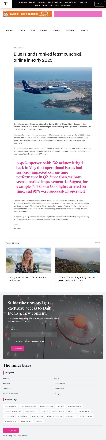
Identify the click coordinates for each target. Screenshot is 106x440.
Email (14, 329)
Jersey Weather (75, 406)
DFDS (71, 411)
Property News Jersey (14, 411)
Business (56, 30)
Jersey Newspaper (29, 406)
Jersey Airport (32, 411)
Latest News (59, 388)
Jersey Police (38, 416)
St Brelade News (87, 416)
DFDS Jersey (71, 416)
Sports (56, 378)
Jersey (40, 421)
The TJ (61, 406)
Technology (70, 30)
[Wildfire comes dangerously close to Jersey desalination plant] (77, 260)
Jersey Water (24, 416)
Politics (21, 30)
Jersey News (11, 406)
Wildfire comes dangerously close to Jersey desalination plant (76, 279)
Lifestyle (43, 30)
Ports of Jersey (84, 411)
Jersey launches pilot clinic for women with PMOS (27, 279)
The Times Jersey (17, 365)
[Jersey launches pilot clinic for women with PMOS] (28, 260)
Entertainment (59, 383)
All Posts (9, 30)
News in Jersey (47, 406)
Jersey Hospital (11, 421)
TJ (5, 4)
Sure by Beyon (27, 421)
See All (97, 243)
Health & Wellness (10, 393)
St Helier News (59, 411)
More (83, 30)
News (32, 30)
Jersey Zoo (10, 416)
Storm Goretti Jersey (55, 416)
